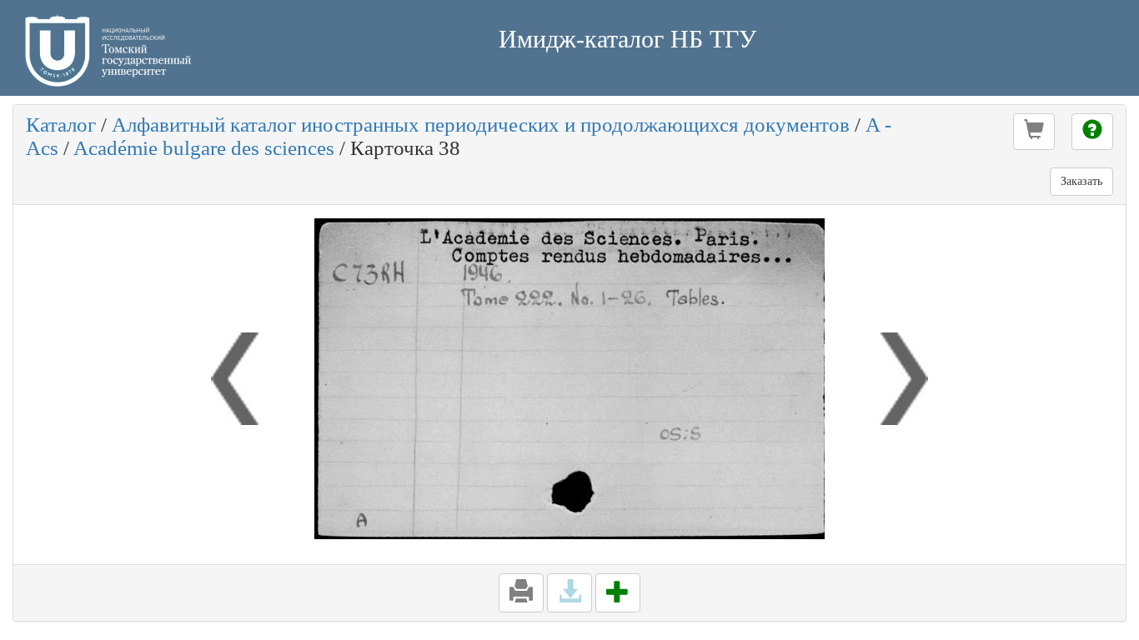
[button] (1034, 131)
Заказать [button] (1081, 181)
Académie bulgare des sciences (203, 148)
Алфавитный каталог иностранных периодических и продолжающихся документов (481, 124)
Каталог (61, 124)
